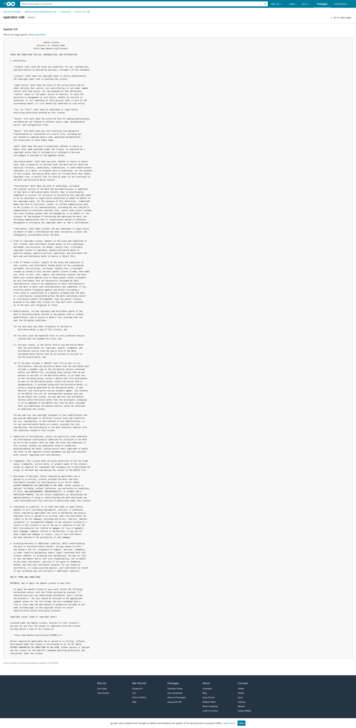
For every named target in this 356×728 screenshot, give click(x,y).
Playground (137, 688)
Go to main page (342, 17)
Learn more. (229, 723)
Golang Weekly (244, 711)
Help (134, 702)
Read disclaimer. (37, 34)
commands (65, 11)
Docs (304, 3)
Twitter (241, 688)
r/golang (241, 702)
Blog (205, 693)
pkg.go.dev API (174, 702)
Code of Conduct (210, 711)
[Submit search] (265, 3)
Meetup (241, 706)
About (206, 683)
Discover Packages (12, 11)
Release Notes (209, 702)
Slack (240, 697)
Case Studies (103, 693)
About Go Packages (176, 697)
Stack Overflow (139, 697)
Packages (322, 3)
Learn (292, 3)
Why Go (275, 3)
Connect (243, 683)
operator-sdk (80, 11)
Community (340, 3)
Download (207, 688)
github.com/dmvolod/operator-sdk (40, 11)
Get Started (139, 683)
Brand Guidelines (210, 706)
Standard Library (175, 688)
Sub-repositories (174, 693)
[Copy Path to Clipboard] (88, 11)
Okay (241, 723)
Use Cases (102, 688)
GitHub (241, 693)
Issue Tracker (209, 697)
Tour (134, 693)
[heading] (11, 4)
